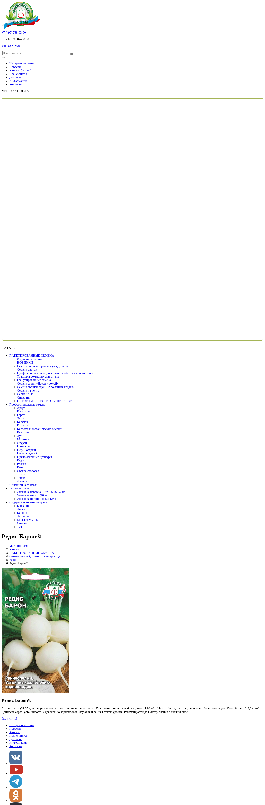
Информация (18, 80)
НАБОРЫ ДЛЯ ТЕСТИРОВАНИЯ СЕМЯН (46, 401)
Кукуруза (23, 432)
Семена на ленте (28, 390)
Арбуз (21, 408)
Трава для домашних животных (38, 376)
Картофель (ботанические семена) (39, 429)
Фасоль (22, 481)
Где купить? (9, 718)
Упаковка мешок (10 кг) (32, 495)
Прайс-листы (18, 74)
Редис (21, 460)
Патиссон (23, 446)
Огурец (22, 443)
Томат (21, 474)
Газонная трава (19, 488)
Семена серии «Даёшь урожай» (38, 383)
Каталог (20, 70)
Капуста (22, 425)
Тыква (21, 477)
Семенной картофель (23, 484)
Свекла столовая (28, 470)
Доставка (15, 77)
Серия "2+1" (25, 394)
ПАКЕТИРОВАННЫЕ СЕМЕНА (31, 355)
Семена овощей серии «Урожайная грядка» (45, 387)
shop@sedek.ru (11, 45)
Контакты (15, 84)
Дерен (21, 509)
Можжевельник (27, 519)
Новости (15, 67)
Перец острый (26, 450)
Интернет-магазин (21, 63)
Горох (21, 415)
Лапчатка (23, 516)
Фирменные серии (29, 359)
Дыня (20, 418)
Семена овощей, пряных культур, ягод (42, 366)
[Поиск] (71, 54)
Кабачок (22, 422)
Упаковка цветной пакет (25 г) (37, 498)
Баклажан (23, 411)
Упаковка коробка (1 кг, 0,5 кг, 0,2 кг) (41, 491)
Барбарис (23, 505)
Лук (19, 436)
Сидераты (23, 397)
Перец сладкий (27, 453)
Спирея (22, 523)
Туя (19, 526)
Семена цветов (27, 369)
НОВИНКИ (25, 362)
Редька (21, 463)
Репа (20, 467)
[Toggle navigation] (3, 57)
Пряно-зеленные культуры (34, 457)
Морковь (23, 439)
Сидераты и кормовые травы (28, 502)
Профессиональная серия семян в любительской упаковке (55, 373)
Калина (22, 512)
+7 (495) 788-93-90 (14, 32)
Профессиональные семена (27, 404)
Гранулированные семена (34, 380)
